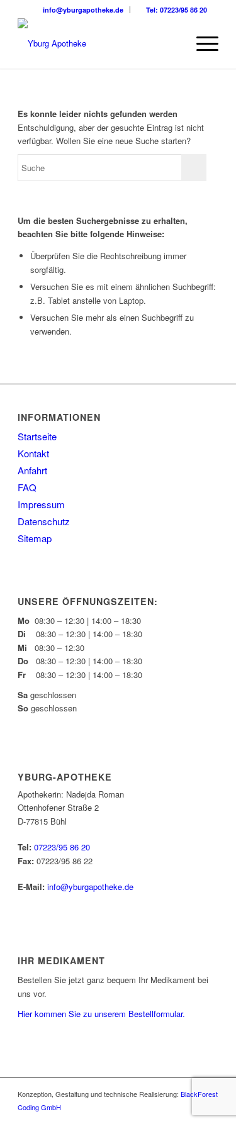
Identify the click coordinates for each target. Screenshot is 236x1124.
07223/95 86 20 (62, 847)
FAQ (27, 487)
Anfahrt (32, 470)
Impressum (41, 504)
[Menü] (201, 43)
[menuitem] (79, 9)
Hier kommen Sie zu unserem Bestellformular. (101, 1014)
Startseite (37, 436)
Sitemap (35, 538)
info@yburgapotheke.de (82, 9)
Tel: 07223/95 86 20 (175, 9)
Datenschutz (44, 521)
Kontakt (33, 453)
